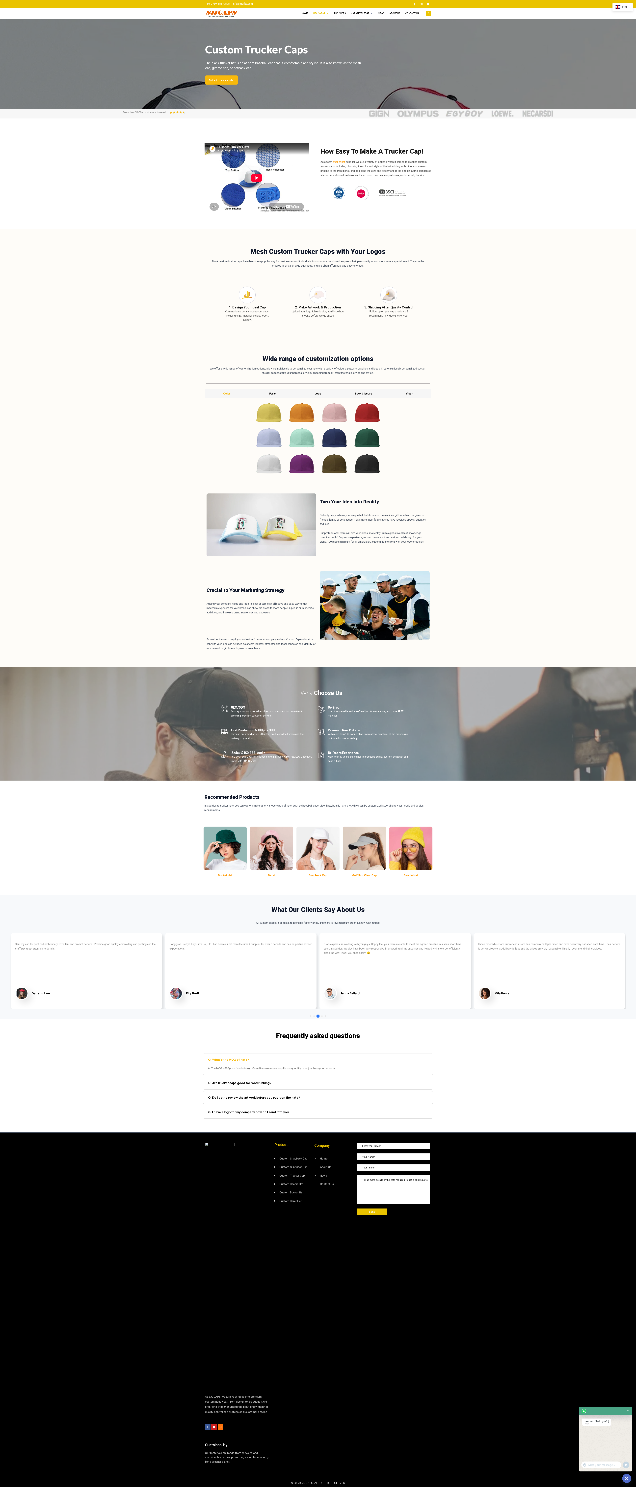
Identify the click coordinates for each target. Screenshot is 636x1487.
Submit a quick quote (221, 79)
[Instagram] (421, 3)
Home (304, 13)
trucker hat (339, 161)
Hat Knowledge (360, 13)
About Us (394, 13)
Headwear (319, 13)
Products (340, 13)
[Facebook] (414, 3)
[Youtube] (427, 3)
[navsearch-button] (428, 13)
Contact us (412, 13)
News (381, 13)
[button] (310, 1016)
